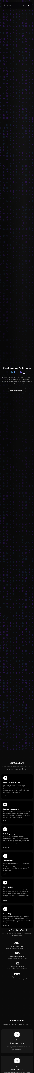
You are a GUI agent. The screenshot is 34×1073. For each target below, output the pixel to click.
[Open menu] (28, 5)
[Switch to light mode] (24, 5)
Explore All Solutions (16, 390)
